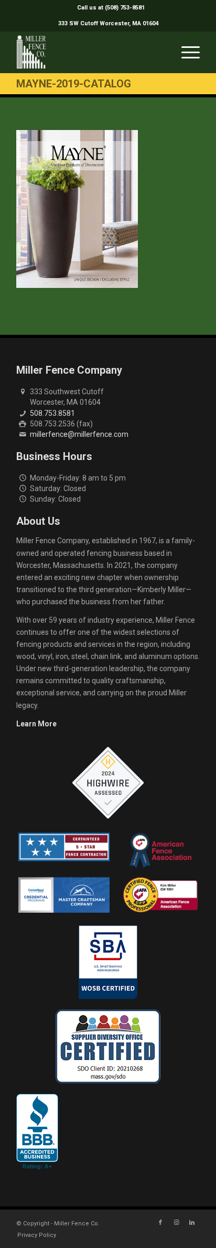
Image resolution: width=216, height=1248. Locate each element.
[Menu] (185, 52)
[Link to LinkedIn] (192, 1223)
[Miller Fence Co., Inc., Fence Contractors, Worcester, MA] (37, 1132)
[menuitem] (111, 8)
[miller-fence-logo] (89, 52)
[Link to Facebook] (160, 1223)
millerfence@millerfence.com (79, 434)
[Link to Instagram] (176, 1223)
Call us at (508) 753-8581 (111, 7)
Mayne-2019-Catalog (73, 83)
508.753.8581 (52, 413)
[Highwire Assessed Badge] (108, 783)
